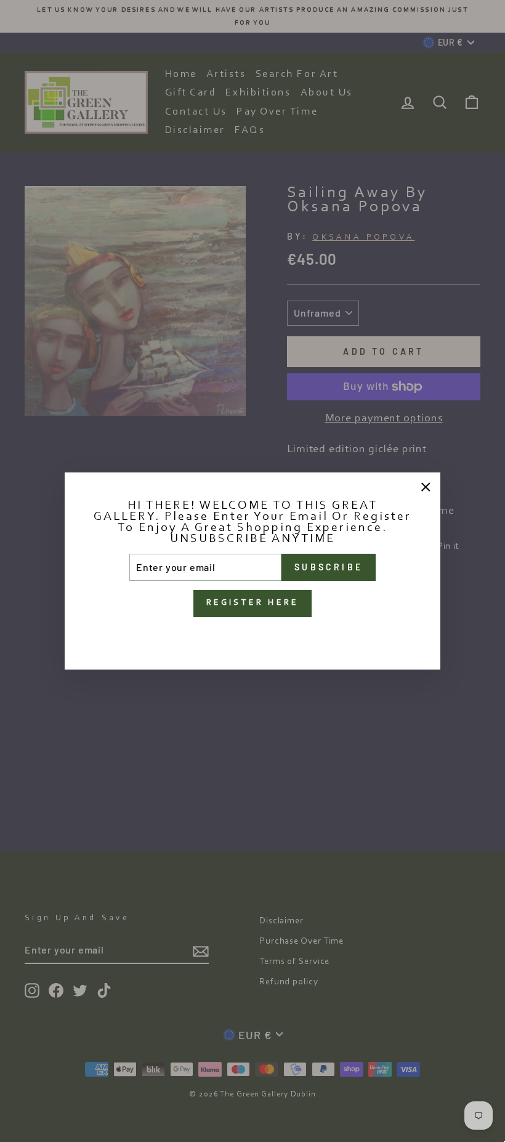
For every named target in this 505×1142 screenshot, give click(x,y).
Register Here (252, 603)
